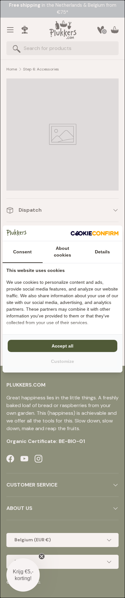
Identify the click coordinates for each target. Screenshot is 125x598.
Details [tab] (102, 251)
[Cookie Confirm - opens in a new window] (95, 233)
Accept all (62, 345)
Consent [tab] (22, 251)
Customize (62, 361)
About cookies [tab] (62, 252)
